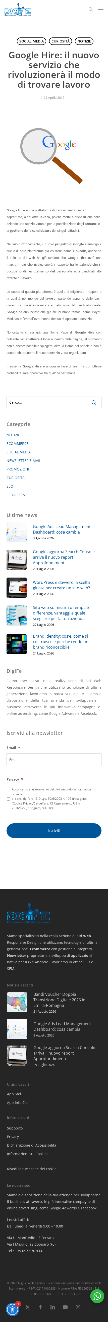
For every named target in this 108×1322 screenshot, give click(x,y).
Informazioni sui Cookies (27, 1153)
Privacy (15, 779)
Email (13, 747)
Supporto (15, 1128)
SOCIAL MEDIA (31, 41)
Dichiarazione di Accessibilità (31, 1145)
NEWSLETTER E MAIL (24, 460)
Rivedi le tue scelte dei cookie (32, 1168)
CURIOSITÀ (60, 41)
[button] (100, 9)
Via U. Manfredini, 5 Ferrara (30, 1237)
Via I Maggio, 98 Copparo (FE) (31, 1244)
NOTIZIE (84, 41)
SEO (10, 486)
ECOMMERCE (18, 443)
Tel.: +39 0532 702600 (25, 1250)
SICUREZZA (16, 494)
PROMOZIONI (18, 469)
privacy (17, 794)
